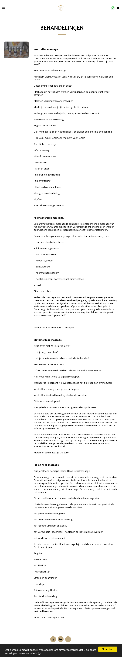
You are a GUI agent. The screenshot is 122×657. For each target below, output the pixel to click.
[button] (3, 7)
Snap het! (107, 649)
